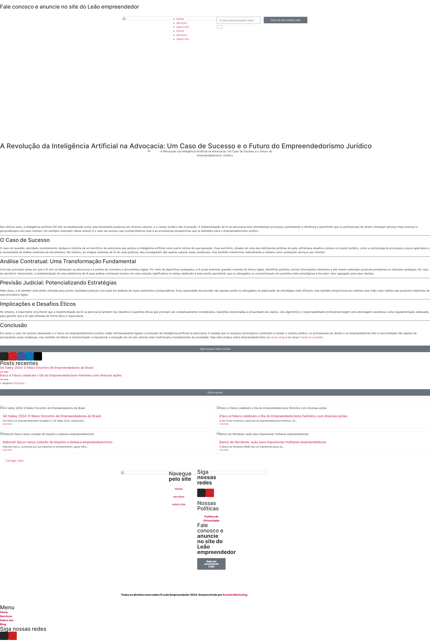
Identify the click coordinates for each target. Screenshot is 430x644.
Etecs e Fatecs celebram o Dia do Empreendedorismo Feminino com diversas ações (61, 375)
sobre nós (182, 27)
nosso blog (278, 337)
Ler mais (4, 372)
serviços (181, 22)
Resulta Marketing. (235, 594)
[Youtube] (12, 356)
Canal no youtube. (312, 337)
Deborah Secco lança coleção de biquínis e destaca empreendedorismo (58, 442)
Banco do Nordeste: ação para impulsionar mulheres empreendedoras (272, 442)
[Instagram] (4, 356)
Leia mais (7, 424)
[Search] (219, 26)
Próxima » (19, 383)
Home (180, 18)
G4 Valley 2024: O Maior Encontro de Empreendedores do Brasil (46, 367)
